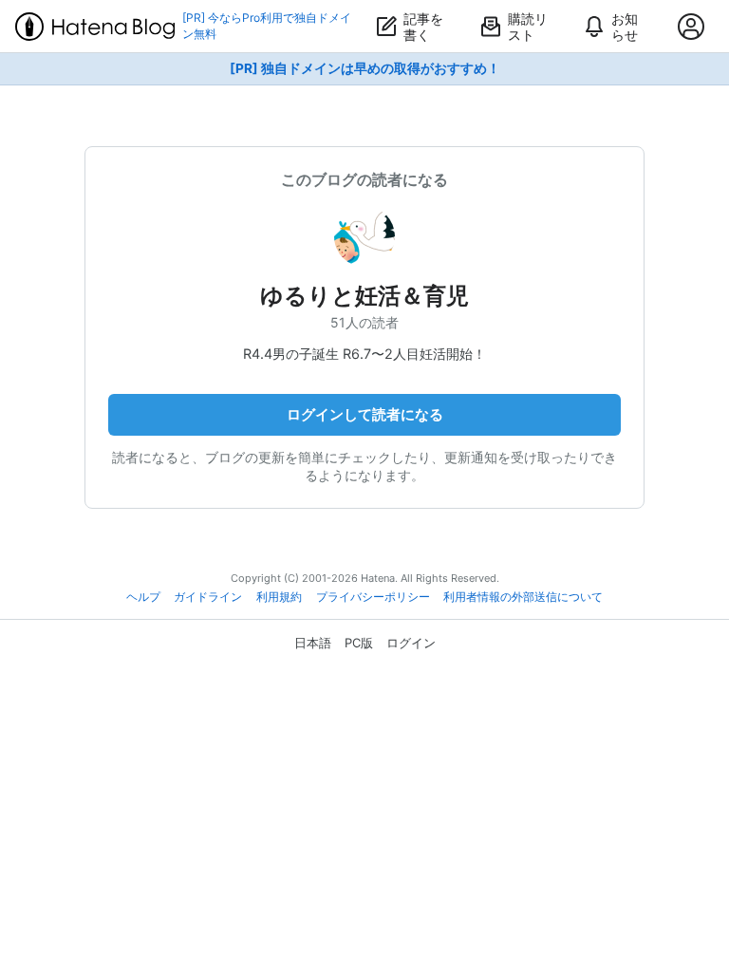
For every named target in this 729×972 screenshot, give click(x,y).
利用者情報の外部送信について (523, 597)
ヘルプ (143, 597)
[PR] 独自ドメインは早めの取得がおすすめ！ (365, 68)
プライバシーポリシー (373, 597)
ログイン (411, 642)
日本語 (312, 642)
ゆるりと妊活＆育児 (364, 295)
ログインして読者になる (365, 414)
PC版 (359, 642)
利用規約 (279, 597)
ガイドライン (208, 597)
